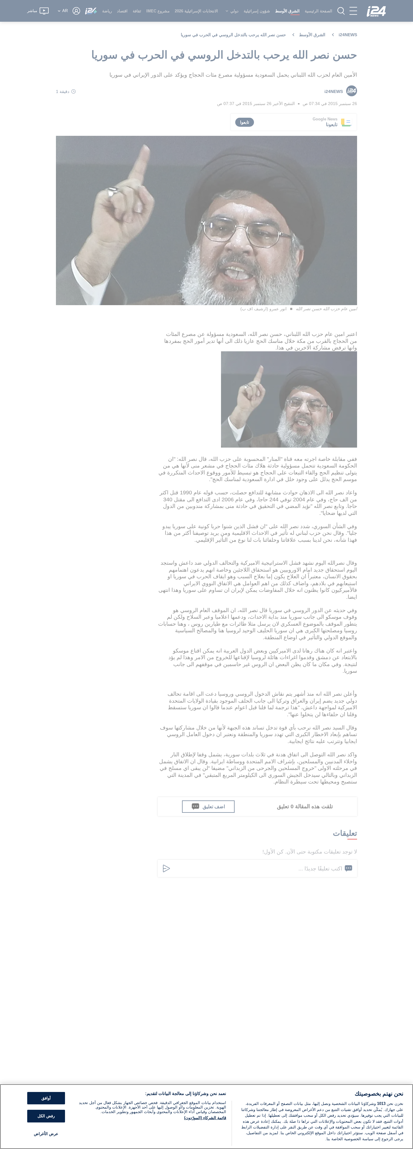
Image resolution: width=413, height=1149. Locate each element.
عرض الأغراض (46, 1133)
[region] (206, 1116)
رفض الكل (46, 1116)
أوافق (46, 1098)
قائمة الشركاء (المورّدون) (205, 1117)
